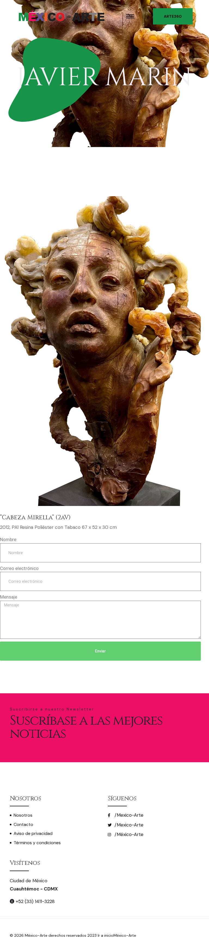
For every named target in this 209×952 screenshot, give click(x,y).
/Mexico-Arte (128, 815)
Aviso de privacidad (33, 833)
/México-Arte (128, 834)
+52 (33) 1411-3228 (34, 901)
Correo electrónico (19, 568)
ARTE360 (173, 16)
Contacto (23, 824)
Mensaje (8, 597)
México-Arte (124, 935)
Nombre (8, 539)
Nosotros (23, 815)
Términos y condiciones (37, 843)
